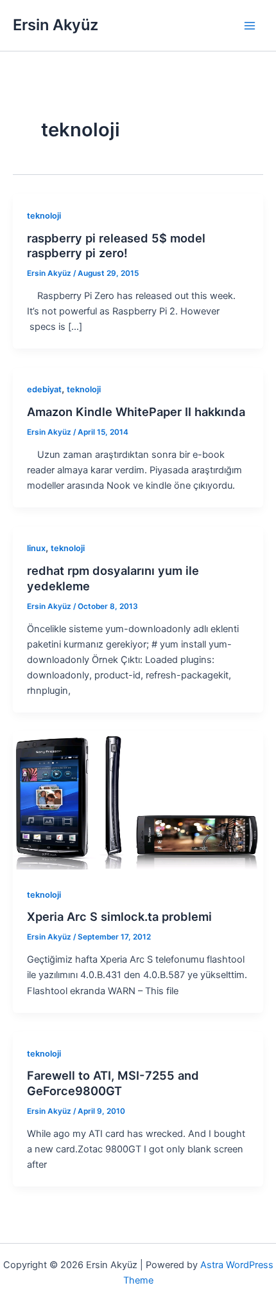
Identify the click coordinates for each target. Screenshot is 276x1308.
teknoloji (44, 216)
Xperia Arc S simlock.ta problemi (119, 916)
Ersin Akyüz (55, 24)
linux (36, 548)
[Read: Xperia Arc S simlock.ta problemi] (138, 801)
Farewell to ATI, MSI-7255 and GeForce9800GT (113, 1083)
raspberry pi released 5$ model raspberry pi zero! (116, 245)
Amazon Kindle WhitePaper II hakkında (136, 411)
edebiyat (44, 389)
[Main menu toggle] (249, 25)
